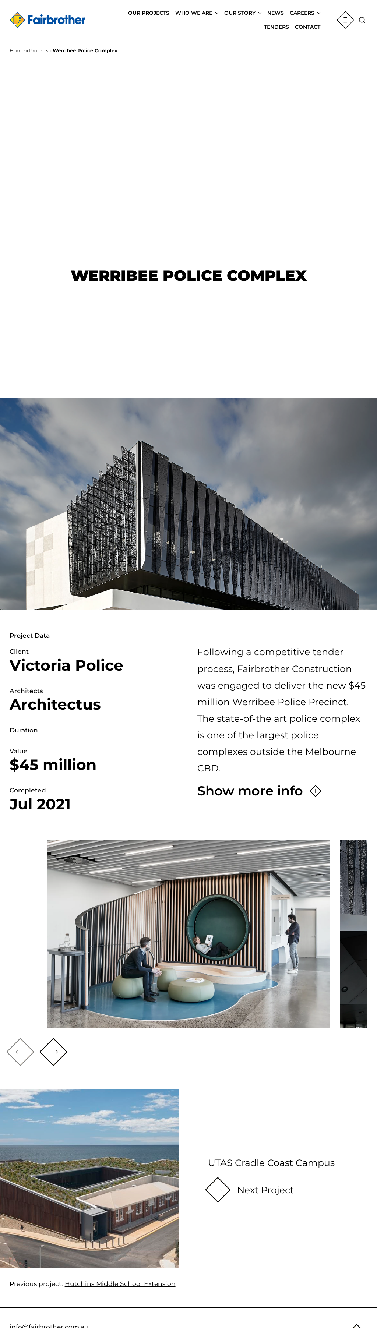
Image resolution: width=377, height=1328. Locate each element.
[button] (53, 1052)
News (275, 13)
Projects (38, 50)
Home (17, 50)
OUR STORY (240, 13)
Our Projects (148, 13)
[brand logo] (47, 20)
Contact (307, 27)
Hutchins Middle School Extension (120, 1284)
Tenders (276, 27)
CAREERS (302, 13)
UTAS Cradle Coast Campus (271, 1162)
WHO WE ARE (193, 13)
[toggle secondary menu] (345, 20)
